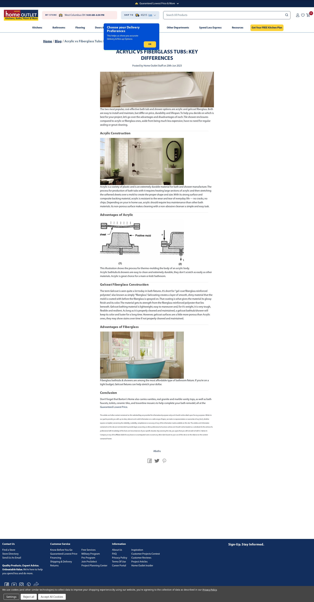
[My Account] (298, 15)
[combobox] (226, 15)
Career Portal (119, 565)
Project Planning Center (94, 565)
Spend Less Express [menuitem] (210, 27)
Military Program (90, 554)
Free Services (88, 550)
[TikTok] (36, 584)
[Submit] (286, 15)
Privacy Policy (119, 558)
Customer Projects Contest (145, 554)
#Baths (157, 451)
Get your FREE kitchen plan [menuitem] (267, 27)
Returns (54, 565)
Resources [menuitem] (237, 27)
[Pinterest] (164, 460)
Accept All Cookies (52, 597)
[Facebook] (149, 460)
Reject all (28, 597)
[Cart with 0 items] (308, 15)
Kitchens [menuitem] (37, 27)
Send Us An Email (11, 558)
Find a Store (8, 550)
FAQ (114, 554)
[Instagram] (21, 584)
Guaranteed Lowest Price (113, 407)
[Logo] (21, 15)
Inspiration (137, 550)
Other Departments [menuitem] (178, 27)
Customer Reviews (141, 558)
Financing (55, 558)
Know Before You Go (61, 550)
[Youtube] (14, 584)
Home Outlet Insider (142, 565)
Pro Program (88, 558)
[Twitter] (157, 460)
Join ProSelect (89, 561)
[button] (157, 3)
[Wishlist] (303, 15)
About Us (117, 550)
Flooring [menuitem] (80, 27)
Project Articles (139, 561)
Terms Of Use (119, 561)
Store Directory (10, 554)
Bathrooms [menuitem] (58, 27)
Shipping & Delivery (61, 561)
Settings (11, 597)
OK (149, 44)
